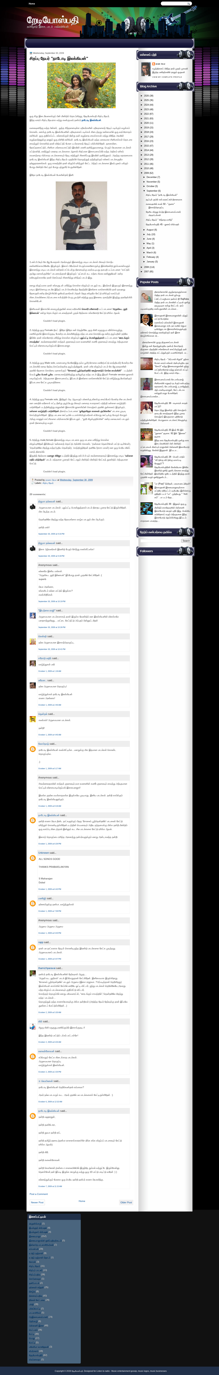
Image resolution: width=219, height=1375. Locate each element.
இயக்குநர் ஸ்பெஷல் (38, 1228)
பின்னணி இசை (36, 1325)
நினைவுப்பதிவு (35, 1295)
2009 (146, 173)
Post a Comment (39, 1194)
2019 (146, 127)
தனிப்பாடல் (34, 1283)
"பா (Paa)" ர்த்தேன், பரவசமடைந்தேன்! (172, 483)
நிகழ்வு (32, 1291)
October (150, 186)
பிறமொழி (33, 1321)
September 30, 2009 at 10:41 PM (51, 649)
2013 (146, 155)
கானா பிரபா (51, 480)
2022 (146, 114)
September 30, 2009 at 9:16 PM (51, 534)
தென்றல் (42, 713)
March (150, 252)
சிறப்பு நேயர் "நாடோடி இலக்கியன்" (162, 195)
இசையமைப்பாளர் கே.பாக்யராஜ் (169, 379)
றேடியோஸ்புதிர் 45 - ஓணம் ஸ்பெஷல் (162, 224)
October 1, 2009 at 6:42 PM (49, 889)
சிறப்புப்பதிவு (34, 1274)
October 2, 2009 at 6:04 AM (49, 1042)
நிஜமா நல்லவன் (46, 501)
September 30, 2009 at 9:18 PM (51, 556)
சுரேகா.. (42, 680)
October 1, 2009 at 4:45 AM (49, 735)
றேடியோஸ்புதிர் (36, 1355)
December (152, 177)
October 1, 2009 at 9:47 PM (49, 959)
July (149, 234)
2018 (146, 132)
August (150, 229)
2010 (146, 168)
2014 (146, 150)
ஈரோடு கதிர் (44, 658)
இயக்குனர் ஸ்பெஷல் (38, 1232)
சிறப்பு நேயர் (48, 483)
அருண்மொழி (35, 1223)
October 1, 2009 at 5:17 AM (49, 768)
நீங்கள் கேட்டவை (37, 1300)
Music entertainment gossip (124, 1371)
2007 (146, 271)
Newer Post (37, 1202)
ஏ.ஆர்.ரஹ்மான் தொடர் (39, 1257)
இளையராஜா (35, 1236)
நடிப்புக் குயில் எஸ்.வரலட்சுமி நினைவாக (164, 199)
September (152, 191)
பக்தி (31, 1304)
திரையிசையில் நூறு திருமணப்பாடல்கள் (160, 342)
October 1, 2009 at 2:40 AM (49, 705)
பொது (32, 1338)
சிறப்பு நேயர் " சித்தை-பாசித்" (159, 220)
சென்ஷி (42, 636)
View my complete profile (167, 77)
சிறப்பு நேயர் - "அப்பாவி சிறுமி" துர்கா (171, 359)
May (149, 243)
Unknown (43, 852)
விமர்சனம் (33, 1351)
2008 (146, 267)
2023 (146, 109)
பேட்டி (31, 1334)
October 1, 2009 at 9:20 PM (49, 933)
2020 (146, 123)
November (152, 181)
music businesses (158, 1371)
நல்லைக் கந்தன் (36, 1287)
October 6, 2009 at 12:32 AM (50, 1102)
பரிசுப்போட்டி (34, 1308)
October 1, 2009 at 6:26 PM (49, 844)
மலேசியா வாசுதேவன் (39, 1347)
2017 (146, 136)
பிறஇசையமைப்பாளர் (38, 1317)
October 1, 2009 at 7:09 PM (49, 911)
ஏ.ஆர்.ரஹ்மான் (36, 1253)
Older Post (126, 1202)
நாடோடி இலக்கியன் (91, 120)
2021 (146, 118)
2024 (146, 105)
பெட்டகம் (33, 1330)
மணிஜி (42, 898)
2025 (146, 100)
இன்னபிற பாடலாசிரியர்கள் (41, 1245)
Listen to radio (103, 1371)
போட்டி (32, 1342)
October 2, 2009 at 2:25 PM (49, 1072)
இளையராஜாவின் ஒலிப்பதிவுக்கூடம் (45, 1240)
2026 (146, 95)
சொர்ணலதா (35, 1278)
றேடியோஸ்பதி (53, 20)
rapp (40, 942)
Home (32, 3)
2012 (146, 159)
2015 (146, 145)
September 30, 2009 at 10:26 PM (51, 627)
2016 (146, 141)
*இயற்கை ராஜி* (46, 610)
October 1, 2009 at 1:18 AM (49, 671)
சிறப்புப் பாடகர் (35, 1270)
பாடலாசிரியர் (35, 1312)
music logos (143, 1371)
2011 (146, 164)
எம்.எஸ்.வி (33, 1249)
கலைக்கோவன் (46, 1051)
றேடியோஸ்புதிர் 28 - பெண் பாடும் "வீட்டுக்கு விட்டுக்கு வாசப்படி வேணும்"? (169, 460)
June (149, 239)
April (149, 248)
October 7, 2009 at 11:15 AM (50, 1186)
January (150, 261)
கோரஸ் (32, 1262)
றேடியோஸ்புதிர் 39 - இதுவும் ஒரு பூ (170, 504)
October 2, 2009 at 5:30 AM (49, 1012)
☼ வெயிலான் (45, 1081)
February (151, 257)
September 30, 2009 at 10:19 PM (51, 601)
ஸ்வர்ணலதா (35, 1359)
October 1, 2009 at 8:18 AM (49, 806)
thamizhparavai (46, 968)
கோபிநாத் (43, 743)
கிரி (40, 1021)
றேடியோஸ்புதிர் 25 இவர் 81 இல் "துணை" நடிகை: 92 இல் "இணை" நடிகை (170, 433)
